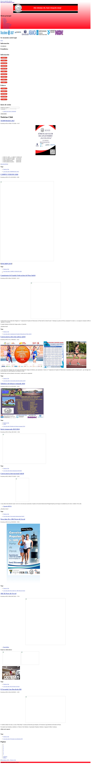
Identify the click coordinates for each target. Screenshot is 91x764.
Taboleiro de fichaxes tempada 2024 (13, 383)
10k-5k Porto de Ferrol (8, 593)
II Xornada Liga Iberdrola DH (11, 689)
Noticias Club (6, 169)
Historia (4, 71)
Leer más (11, 171)
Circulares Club (4, 68)
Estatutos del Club (7, 25)
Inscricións (6, 647)
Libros (4, 424)
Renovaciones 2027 (7, 24)
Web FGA (3, 88)
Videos (4, 22)
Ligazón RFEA (7, 506)
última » (5, 757)
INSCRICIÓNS (4, 164)
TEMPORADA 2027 (8, 121)
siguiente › (5, 756)
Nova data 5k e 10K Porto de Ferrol (13, 519)
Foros (4, 99)
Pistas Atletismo (4, 96)
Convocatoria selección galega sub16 (13, 337)
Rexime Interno (6, 28)
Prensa (4, 82)
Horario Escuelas (3, 63)
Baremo (4, 79)
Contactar (3, 60)
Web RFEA (3, 91)
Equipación (3, 57)
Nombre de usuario (5, 107)
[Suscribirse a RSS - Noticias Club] (8, 760)
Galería (4, 19)
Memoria (5, 21)
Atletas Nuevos (6, 23)
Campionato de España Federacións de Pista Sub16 (18, 275)
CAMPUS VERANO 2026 (9, 174)
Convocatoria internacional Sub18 (12, 473)
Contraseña (3, 109)
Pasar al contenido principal (6, 1)
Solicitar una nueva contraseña (9, 111)
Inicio (4, 18)
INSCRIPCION (6, 264)
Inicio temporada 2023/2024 (10, 429)
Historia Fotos (4, 74)
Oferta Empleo (6, 27)
